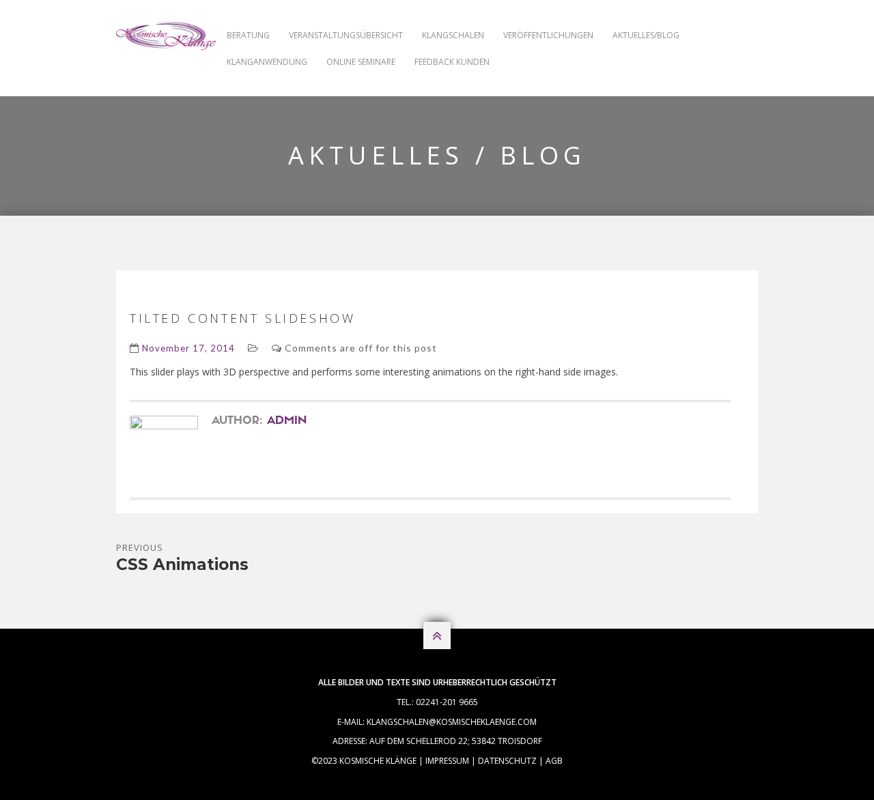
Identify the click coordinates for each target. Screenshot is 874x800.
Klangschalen (453, 35)
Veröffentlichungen (548, 35)
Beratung (248, 35)
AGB (554, 761)
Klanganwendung (267, 62)
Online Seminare (360, 62)
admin (287, 421)
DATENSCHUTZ (507, 761)
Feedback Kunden (452, 62)
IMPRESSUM (447, 761)
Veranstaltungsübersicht (346, 35)
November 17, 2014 (188, 348)
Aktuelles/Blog (645, 35)
